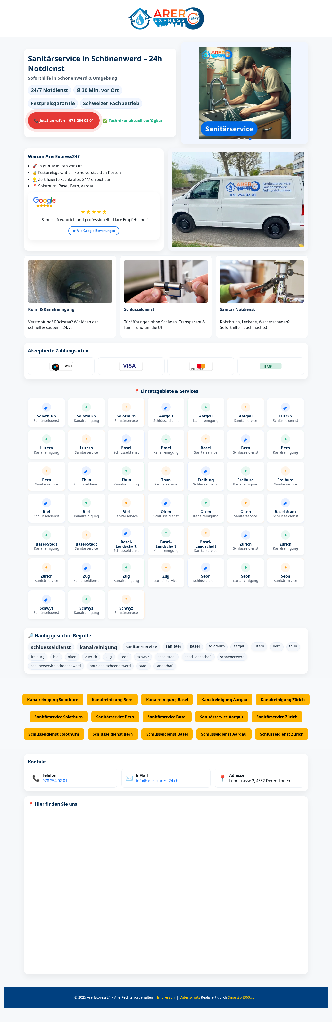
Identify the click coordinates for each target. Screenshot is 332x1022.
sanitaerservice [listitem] (141, 646)
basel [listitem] (195, 646)
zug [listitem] (109, 656)
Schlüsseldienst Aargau (224, 734)
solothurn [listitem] (217, 646)
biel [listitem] (56, 656)
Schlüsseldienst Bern (113, 734)
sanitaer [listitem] (173, 646)
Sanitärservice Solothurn (59, 716)
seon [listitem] (125, 656)
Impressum (166, 997)
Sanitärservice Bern (115, 716)
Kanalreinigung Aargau (224, 699)
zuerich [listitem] (91, 656)
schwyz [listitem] (143, 656)
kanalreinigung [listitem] (98, 647)
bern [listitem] (277, 646)
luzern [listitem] (259, 646)
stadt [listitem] (143, 665)
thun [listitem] (293, 646)
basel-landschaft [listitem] (198, 656)
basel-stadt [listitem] (166, 656)
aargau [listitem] (239, 646)
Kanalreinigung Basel (167, 699)
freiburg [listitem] (37, 656)
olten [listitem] (72, 656)
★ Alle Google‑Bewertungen (94, 231)
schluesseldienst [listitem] (51, 647)
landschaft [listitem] (165, 665)
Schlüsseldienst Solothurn (53, 734)
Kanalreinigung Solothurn (53, 699)
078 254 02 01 (55, 780)
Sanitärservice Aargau (221, 716)
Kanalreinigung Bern (112, 699)
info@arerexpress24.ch (157, 780)
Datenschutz (190, 997)
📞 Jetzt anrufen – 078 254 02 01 (64, 120)
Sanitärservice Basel (167, 716)
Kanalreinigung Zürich (283, 699)
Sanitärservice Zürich (276, 716)
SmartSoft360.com (243, 997)
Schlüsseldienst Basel (167, 734)
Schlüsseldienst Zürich (282, 734)
